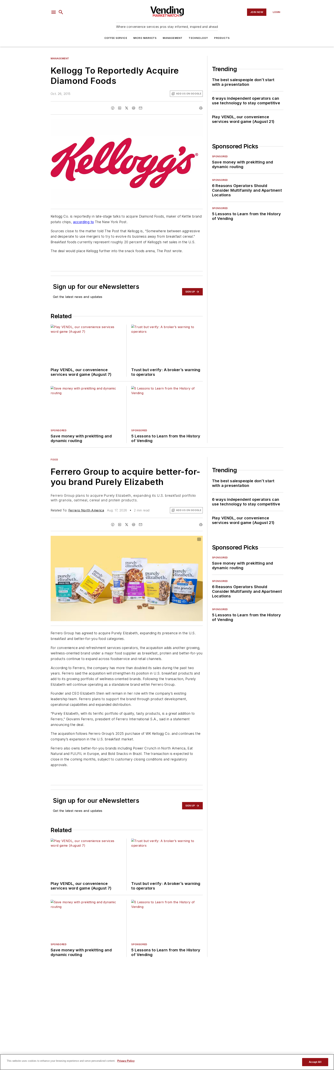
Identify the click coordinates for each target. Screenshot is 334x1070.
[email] (140, 108)
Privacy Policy (126, 1060)
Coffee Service (115, 38)
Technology (198, 38)
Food (54, 459)
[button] (53, 12)
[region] (167, 1062)
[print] (201, 108)
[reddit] (133, 108)
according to (83, 222)
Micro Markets (145, 38)
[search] (61, 12)
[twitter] (127, 108)
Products (222, 38)
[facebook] (113, 108)
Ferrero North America (86, 510)
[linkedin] (120, 108)
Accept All (315, 1062)
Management (172, 38)
